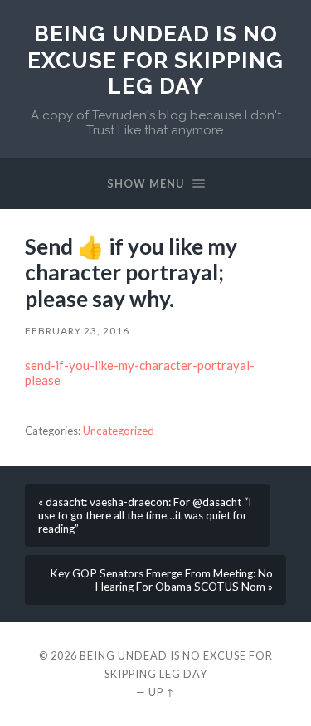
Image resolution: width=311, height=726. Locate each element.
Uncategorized (118, 430)
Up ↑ (161, 692)
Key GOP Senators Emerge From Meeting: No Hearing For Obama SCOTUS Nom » (161, 580)
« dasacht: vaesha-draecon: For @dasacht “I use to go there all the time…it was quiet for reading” (144, 515)
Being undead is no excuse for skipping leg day (155, 60)
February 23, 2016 (77, 330)
